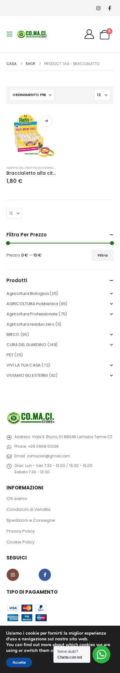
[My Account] (89, 34)
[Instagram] (98, 8)
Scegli (46, 121)
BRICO (12, 334)
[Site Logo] (33, 34)
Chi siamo (16, 498)
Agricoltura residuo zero (30, 324)
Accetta (19, 662)
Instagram (12, 574)
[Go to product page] (31, 135)
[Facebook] (110, 8)
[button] (11, 34)
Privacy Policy (20, 531)
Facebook (44, 574)
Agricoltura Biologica (27, 293)
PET (9, 355)
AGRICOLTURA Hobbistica (32, 304)
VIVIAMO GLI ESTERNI (27, 375)
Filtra (103, 255)
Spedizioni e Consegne (30, 520)
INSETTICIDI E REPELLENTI (42, 168)
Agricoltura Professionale (31, 314)
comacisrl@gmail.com (48, 456)
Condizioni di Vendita (28, 509)
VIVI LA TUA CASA (23, 365)
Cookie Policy (20, 542)
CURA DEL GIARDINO (26, 345)
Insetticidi (14, 168)
